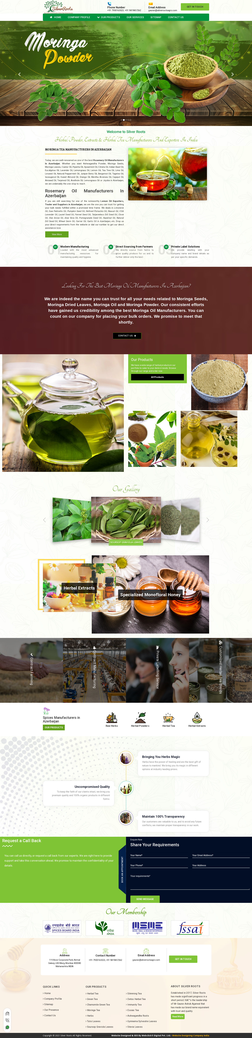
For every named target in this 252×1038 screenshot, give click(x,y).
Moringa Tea (93, 1010)
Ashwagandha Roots (138, 1015)
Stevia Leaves (134, 1026)
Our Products (110, 17)
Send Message (145, 899)
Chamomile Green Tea (98, 1004)
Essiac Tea (133, 1010)
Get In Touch (195, 6)
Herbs (89, 1015)
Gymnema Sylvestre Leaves (142, 1021)
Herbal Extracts (152, 435)
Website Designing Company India (190, 1035)
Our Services (135, 17)
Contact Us (176, 17)
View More (57, 234)
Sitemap (155, 17)
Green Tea (92, 999)
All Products (157, 377)
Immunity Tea (134, 1004)
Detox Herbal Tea (136, 999)
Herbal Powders (220, 379)
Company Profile (79, 17)
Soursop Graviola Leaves (99, 1026)
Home (57, 17)
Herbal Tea (63, 410)
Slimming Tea (134, 993)
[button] (19, 73)
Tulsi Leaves (93, 1021)
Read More (177, 1016)
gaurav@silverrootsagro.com (162, 10)
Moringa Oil (215, 435)
